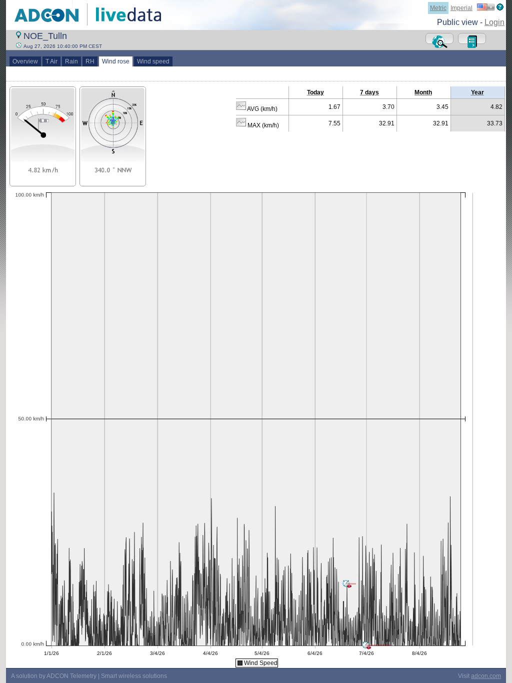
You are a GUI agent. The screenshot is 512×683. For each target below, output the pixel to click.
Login (494, 22)
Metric (438, 7)
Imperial (461, 7)
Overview (25, 61)
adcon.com (486, 676)
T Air (51, 61)
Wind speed (153, 61)
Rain (71, 61)
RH (90, 61)
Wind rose (115, 61)
